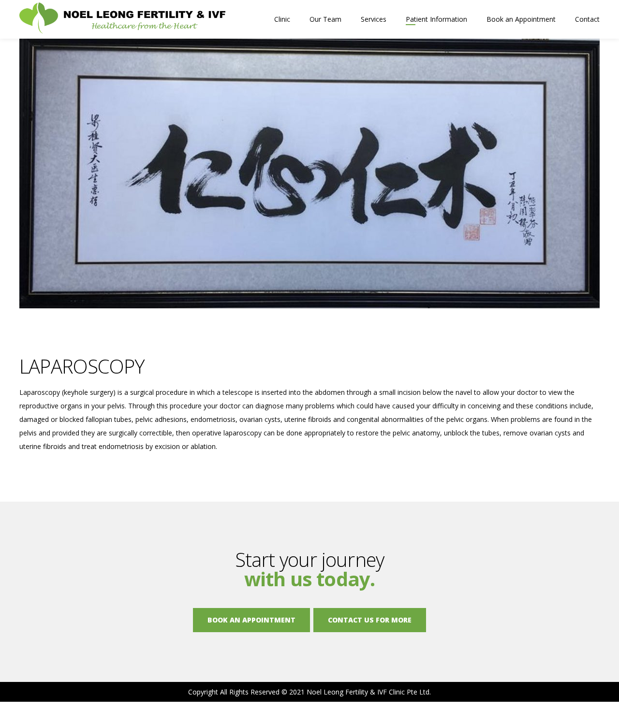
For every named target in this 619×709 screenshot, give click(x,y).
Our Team (325, 19)
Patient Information (436, 19)
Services (373, 19)
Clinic (282, 19)
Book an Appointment (521, 19)
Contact (587, 19)
